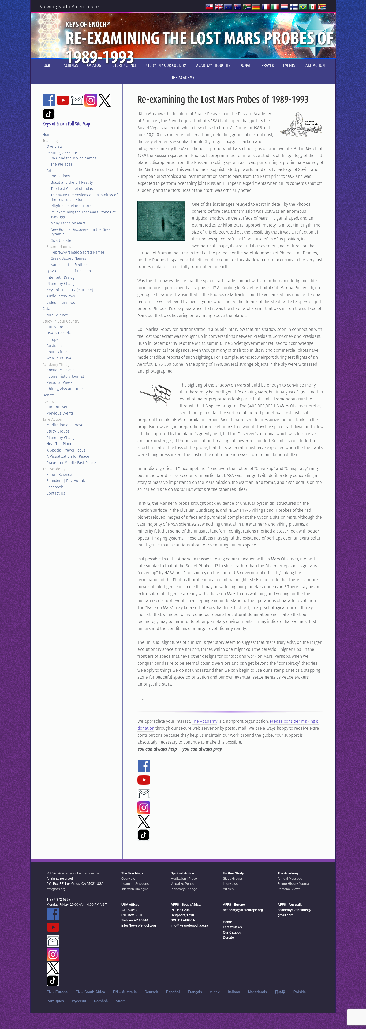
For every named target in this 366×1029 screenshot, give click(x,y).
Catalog (49, 308)
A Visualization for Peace (68, 456)
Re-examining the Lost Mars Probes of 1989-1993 (83, 214)
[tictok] (143, 838)
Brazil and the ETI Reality (72, 182)
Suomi (121, 1001)
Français (195, 992)
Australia (54, 345)
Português (55, 1001)
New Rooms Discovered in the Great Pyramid (81, 232)
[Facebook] (143, 770)
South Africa (57, 352)
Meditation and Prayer (66, 425)
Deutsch (151, 992)
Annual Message (60, 370)
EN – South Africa (90, 992)
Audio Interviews (61, 296)
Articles (53, 170)
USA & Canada (59, 333)
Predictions (60, 176)
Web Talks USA (59, 358)
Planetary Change (62, 283)
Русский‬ (79, 1001)
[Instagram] (143, 812)
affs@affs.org (56, 889)
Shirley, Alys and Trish (65, 389)
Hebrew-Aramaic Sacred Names (78, 252)
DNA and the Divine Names (73, 158)
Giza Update (61, 240)
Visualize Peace (182, 884)
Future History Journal (65, 376)
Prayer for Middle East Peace (71, 462)
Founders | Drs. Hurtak (66, 480)
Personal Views (60, 382)
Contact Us (56, 493)
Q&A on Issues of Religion (69, 271)
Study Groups (58, 327)
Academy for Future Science (78, 873)
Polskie (299, 992)
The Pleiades (62, 164)
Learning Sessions (62, 152)
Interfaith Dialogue (134, 889)
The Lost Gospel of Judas (72, 188)
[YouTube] (143, 784)
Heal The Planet (60, 443)
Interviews (230, 884)
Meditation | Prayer (184, 879)
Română (101, 1001)
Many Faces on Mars (68, 223)
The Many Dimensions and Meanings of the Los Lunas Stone (84, 197)
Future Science (55, 315)
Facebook (55, 487)
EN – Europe (57, 992)
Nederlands (257, 992)
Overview (54, 146)
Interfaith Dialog (60, 277)
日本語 (280, 992)
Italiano (234, 992)
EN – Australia (125, 992)
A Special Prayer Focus (66, 450)
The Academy (204, 721)
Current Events (59, 407)
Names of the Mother (69, 264)
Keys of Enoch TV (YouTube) (70, 290)
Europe (52, 339)
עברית (215, 992)
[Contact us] (143, 798)
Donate (49, 395)
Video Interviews (61, 302)
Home (48, 134)
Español (173, 992)
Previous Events (60, 413)
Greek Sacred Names (68, 258)
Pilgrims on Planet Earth (71, 206)
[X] (143, 825)
